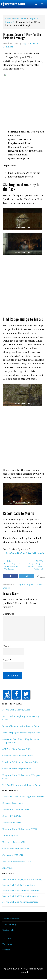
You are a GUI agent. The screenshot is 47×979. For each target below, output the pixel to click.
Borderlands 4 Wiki (11, 822)
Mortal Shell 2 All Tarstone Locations (20, 890)
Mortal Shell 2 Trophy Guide (16, 709)
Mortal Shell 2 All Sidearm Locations (20, 901)
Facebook (7, 944)
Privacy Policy (9, 924)
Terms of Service (10, 918)
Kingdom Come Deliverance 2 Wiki (19, 829)
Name (7, 646)
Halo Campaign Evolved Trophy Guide (21, 732)
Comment (8, 613)
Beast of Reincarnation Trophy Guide (20, 726)
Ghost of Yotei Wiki (11, 816)
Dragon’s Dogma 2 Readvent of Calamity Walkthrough (35, 565)
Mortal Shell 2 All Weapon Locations (20, 896)
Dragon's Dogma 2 (25, 584)
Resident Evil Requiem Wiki (15, 809)
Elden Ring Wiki (10, 835)
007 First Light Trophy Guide (16, 749)
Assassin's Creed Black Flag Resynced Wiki (23, 796)
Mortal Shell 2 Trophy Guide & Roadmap (22, 879)
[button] (36, 5)
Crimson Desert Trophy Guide (17, 755)
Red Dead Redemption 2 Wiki (16, 861)
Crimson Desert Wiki (12, 803)
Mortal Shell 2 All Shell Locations (18, 885)
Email (7, 660)
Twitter (6, 949)
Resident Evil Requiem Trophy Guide (20, 762)
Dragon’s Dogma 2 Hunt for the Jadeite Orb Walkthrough (13, 565)
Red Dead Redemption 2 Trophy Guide (21, 785)
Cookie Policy (9, 930)
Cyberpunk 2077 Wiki (12, 855)
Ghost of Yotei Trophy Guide (16, 768)
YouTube (6, 938)
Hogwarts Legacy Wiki (13, 842)
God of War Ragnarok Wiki (15, 848)
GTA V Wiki (7, 868)
